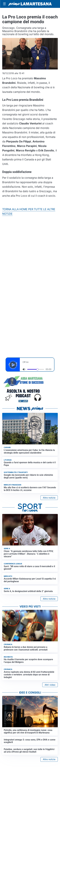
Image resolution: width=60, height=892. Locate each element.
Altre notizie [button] (49, 497)
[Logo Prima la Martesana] (30, 4)
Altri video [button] (50, 684)
